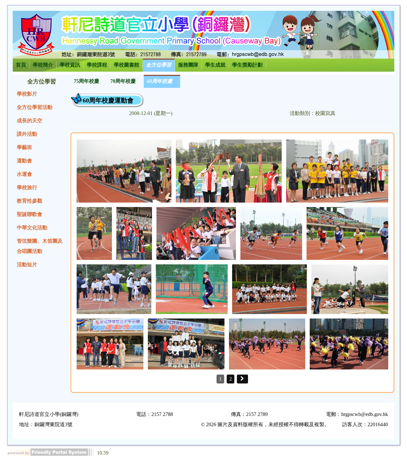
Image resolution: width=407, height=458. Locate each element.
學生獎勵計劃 (247, 65)
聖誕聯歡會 (29, 214)
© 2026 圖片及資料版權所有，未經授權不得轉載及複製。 (265, 424)
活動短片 (27, 264)
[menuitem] (89, 81)
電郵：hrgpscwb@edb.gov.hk (357, 414)
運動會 (24, 160)
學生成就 (215, 65)
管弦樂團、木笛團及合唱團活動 (40, 246)
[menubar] (125, 81)
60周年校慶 (159, 81)
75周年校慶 (86, 81)
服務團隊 (188, 65)
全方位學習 (158, 65)
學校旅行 (27, 187)
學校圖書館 (126, 65)
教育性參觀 (29, 201)
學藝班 (24, 147)
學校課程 (97, 65)
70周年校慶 (123, 81)
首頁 (21, 65)
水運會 (24, 174)
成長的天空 (29, 120)
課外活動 (27, 134)
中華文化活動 (32, 227)
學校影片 (27, 94)
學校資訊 (70, 65)
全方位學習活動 (34, 107)
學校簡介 (43, 65)
